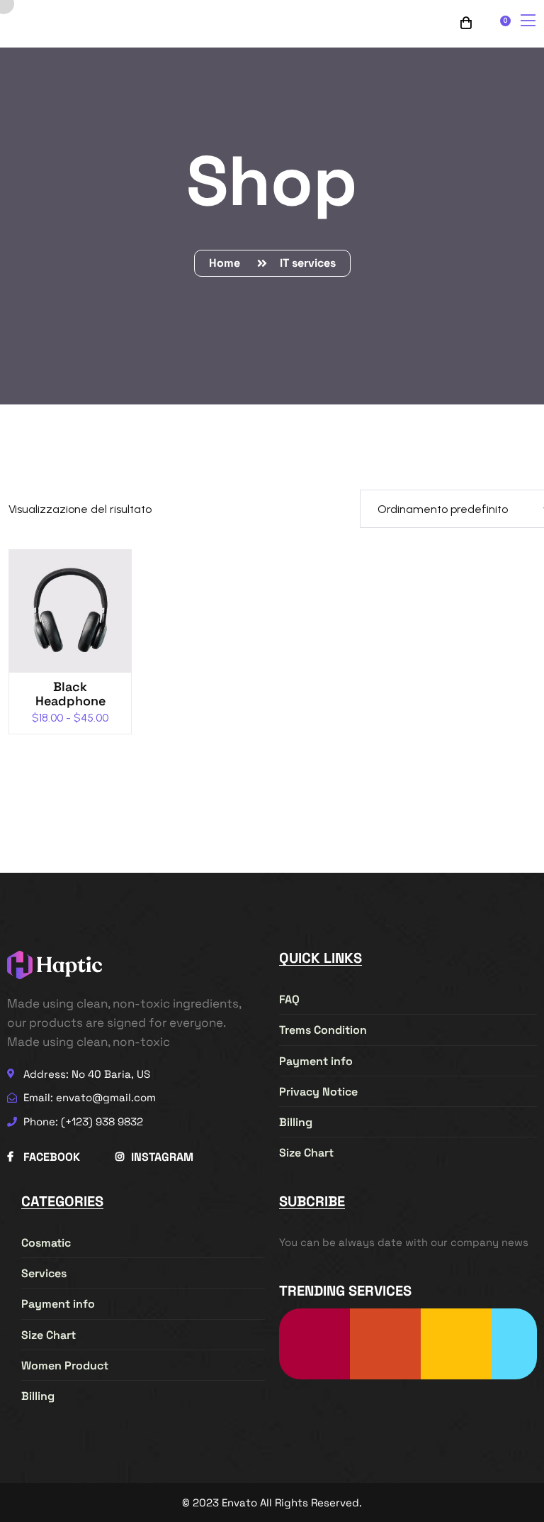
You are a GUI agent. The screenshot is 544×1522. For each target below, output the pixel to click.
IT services (308, 262)
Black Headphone (70, 694)
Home (227, 262)
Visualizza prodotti (76, 618)
